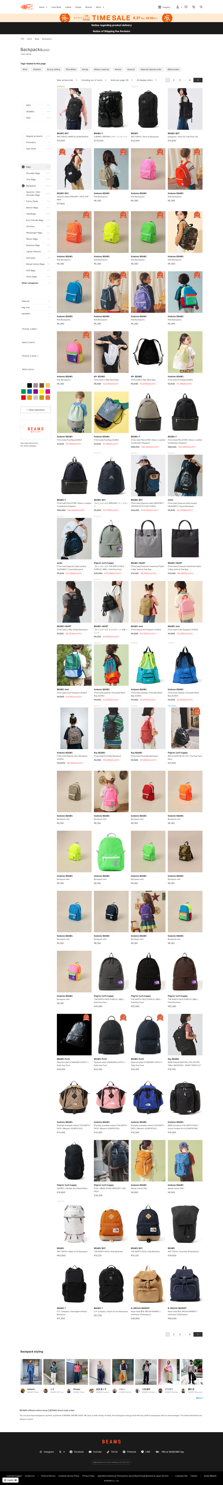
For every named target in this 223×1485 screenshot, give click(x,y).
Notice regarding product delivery (111, 25)
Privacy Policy (88, 1476)
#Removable (173, 69)
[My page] (179, 7)
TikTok (114, 1452)
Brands (88, 7)
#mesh (118, 69)
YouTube (97, 1452)
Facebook (79, 1452)
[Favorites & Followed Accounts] (186, 7)
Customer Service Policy (68, 1476)
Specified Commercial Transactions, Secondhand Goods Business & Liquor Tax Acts (133, 1476)
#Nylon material (101, 69)
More (199, 1398)
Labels (68, 7)
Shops (78, 7)
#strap (85, 69)
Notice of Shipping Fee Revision (111, 31)
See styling (25, 54)
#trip (25, 69)
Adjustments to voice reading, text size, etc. (111, 1462)
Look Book (56, 7)
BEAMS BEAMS (26, 7)
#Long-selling (53, 69)
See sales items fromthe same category (29, 444)
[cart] (193, 7)
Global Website (210, 1476)
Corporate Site (181, 1476)
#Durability (71, 69)
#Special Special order (151, 69)
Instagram (49, 1452)
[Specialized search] (201, 7)
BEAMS (111, 1442)
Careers (194, 1476)
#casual (131, 69)
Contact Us (29, 1476)
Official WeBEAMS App (173, 1452)
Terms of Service (48, 1476)
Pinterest (131, 1452)
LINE (147, 1452)
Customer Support (14, 1476)
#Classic (37, 69)
